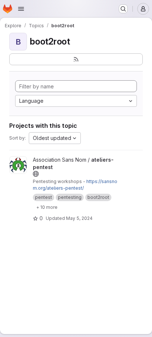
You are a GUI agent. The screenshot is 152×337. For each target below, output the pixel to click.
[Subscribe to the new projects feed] (76, 59)
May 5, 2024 (79, 218)
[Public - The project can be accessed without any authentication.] (36, 174)
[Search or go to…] (123, 8)
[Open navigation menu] (21, 9)
